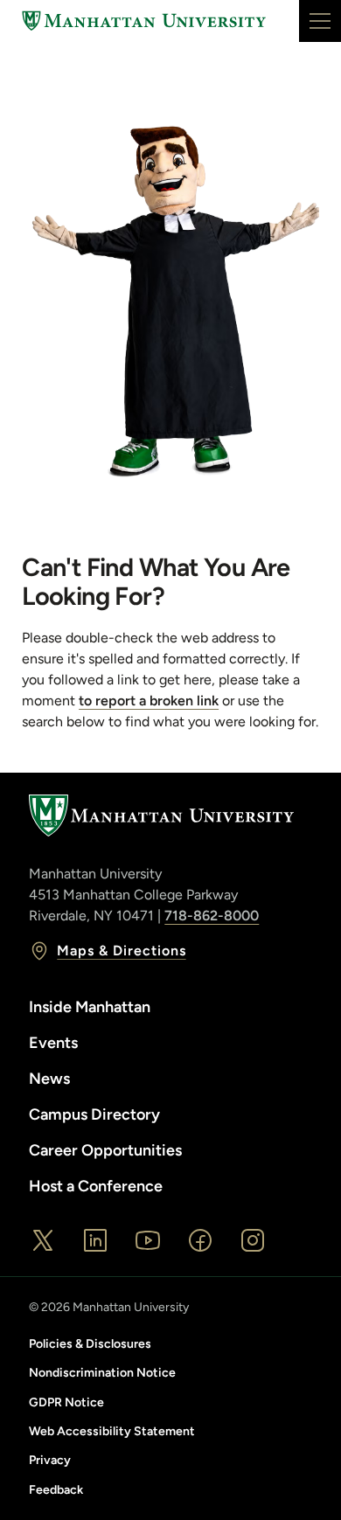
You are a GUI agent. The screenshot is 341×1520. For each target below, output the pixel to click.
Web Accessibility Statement (112, 1431)
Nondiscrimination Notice (102, 1372)
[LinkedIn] (95, 1240)
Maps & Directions (121, 950)
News (49, 1078)
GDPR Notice (66, 1402)
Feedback (56, 1489)
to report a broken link (149, 700)
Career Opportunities (105, 1150)
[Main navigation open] (320, 21)
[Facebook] (200, 1240)
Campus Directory (94, 1114)
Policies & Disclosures (90, 1343)
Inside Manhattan (89, 1007)
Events (53, 1042)
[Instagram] (253, 1240)
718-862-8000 (211, 915)
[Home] (144, 20)
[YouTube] (148, 1240)
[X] (43, 1240)
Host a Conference (96, 1186)
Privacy (50, 1460)
